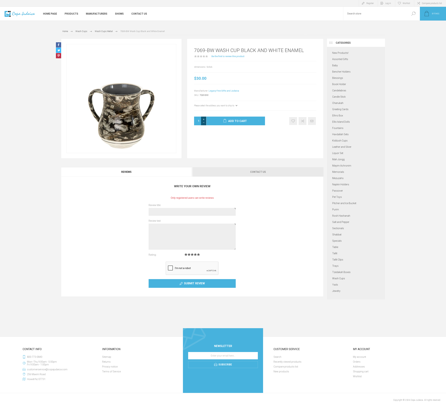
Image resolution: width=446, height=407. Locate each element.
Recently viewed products (287, 361)
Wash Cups (338, 278)
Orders (356, 361)
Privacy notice (110, 366)
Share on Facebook (58, 45)
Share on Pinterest (58, 55)
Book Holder (339, 84)
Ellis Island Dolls (341, 121)
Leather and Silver (341, 146)
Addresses (359, 366)
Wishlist (357, 376)
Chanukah (337, 103)
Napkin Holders (340, 184)
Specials (337, 240)
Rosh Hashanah (341, 215)
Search (413, 14)
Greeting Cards (340, 109)
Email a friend (312, 121)
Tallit (334, 253)
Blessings (337, 78)
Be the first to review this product (228, 56)
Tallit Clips (337, 259)
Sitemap (106, 356)
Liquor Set (337, 153)
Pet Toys (337, 197)
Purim (335, 209)
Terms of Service (111, 371)
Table (335, 247)
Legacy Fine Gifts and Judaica (224, 90)
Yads (335, 284)
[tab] (126, 172)
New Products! (340, 53)
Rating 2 (189, 254)
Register (370, 3)
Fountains (337, 128)
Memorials (338, 172)
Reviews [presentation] (126, 172)
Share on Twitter (58, 50)
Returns (106, 361)
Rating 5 (198, 254)
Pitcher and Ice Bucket (344, 203)
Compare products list (432, 3)
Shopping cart (360, 371)
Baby (335, 65)
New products (281, 371)
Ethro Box (337, 115)
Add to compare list (302, 121)
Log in (388, 3)
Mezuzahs (338, 178)
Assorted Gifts (340, 59)
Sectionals (338, 228)
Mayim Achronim (341, 165)
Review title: (155, 205)
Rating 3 (192, 254)
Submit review (194, 283)
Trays (335, 265)
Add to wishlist (293, 121)
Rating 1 (185, 254)
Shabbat (336, 234)
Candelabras (339, 90)
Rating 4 (195, 254)
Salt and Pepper (340, 222)
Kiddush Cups (340, 140)
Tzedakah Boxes (341, 272)
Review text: (155, 220)
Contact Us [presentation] (258, 172)
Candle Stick (339, 96)
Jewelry (336, 291)
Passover (337, 190)
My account (359, 356)
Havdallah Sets (340, 134)
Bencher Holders (341, 71)
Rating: (152, 254)
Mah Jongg (338, 159)
